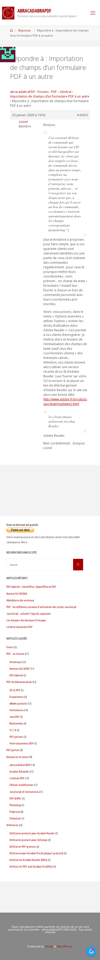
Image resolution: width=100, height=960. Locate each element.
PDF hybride (16, 675)
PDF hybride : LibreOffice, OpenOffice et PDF (31, 586)
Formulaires (16, 710)
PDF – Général (61, 92)
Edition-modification (21, 784)
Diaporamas (16, 696)
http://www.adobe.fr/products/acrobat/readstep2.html (65, 401)
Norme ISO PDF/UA (16, 593)
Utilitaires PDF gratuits (22, 846)
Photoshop (15, 805)
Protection (15, 818)
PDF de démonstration (19, 682)
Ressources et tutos (17, 757)
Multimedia (16, 723)
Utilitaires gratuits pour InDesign (28, 839)
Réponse (24, 30)
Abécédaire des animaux (20, 600)
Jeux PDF (14, 716)
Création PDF (16, 778)
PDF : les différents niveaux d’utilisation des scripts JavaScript (41, 607)
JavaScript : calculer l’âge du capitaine (28, 613)
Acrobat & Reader (19, 771)
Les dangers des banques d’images (26, 620)
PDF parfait (12, 750)
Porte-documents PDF (21, 743)
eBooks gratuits (18, 703)
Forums (42, 92)
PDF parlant (16, 736)
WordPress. (65, 946)
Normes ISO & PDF (19, 668)
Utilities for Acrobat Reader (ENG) (28, 859)
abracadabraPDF (22, 92)
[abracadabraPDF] (8, 12)
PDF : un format (15, 653)
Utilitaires (12, 825)
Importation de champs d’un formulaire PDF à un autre (49, 96)
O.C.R (12, 730)
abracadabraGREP (19, 764)
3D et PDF (14, 690)
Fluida (48, 946)
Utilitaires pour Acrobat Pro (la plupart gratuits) (36, 853)
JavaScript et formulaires (23, 791)
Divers (10, 647)
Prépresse (14, 811)
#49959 (82, 115)
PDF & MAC (15, 798)
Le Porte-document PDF (19, 626)
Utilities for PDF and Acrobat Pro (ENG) (31, 866)
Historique (15, 662)
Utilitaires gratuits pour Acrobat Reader (32, 833)
